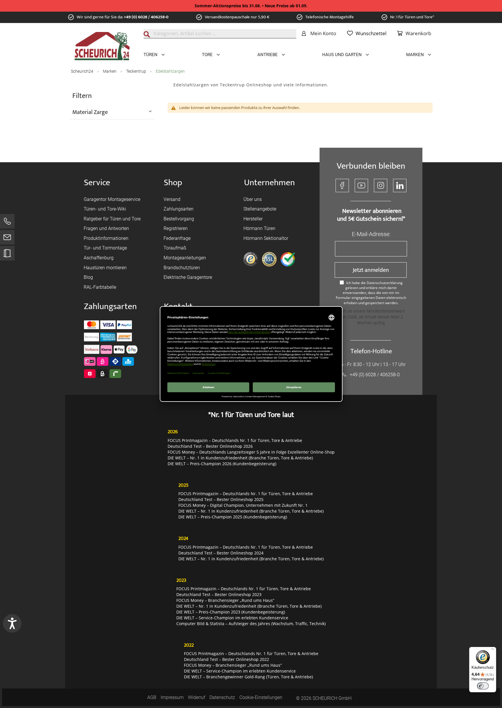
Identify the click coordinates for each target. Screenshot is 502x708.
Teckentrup (136, 71)
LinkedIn (399, 185)
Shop (173, 183)
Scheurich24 (82, 71)
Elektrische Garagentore (188, 277)
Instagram (380, 185)
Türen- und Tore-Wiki (105, 209)
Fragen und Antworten (106, 228)
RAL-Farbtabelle (100, 287)
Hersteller (253, 219)
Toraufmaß (175, 248)
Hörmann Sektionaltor (265, 238)
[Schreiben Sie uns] (7, 238)
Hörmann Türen (259, 228)
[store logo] (102, 46)
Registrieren (176, 228)
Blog (88, 277)
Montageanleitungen (185, 258)
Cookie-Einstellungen (260, 697)
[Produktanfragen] (7, 256)
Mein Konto (323, 33)
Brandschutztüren (182, 267)
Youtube (361, 185)
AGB (151, 697)
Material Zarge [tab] (90, 112)
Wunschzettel (371, 33)
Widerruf (196, 697)
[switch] (483, 685)
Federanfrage (177, 238)
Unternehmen (269, 183)
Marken (110, 71)
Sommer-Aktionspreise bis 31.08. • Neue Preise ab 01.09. (251, 5)
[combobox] (220, 33)
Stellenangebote (259, 209)
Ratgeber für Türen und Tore (112, 219)
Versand (172, 199)
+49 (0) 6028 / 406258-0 (146, 17)
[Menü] (492, 650)
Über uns (252, 199)
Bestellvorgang (179, 219)
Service (97, 183)
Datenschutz (222, 697)
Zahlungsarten (178, 209)
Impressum (172, 697)
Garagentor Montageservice (112, 199)
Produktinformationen (106, 238)
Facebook (342, 185)
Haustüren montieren (105, 267)
